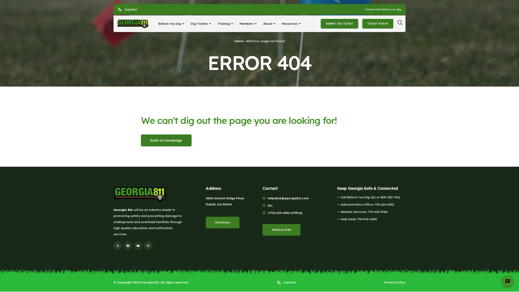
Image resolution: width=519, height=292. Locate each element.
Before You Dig (170, 24)
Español (131, 9)
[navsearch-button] (401, 24)
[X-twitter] (118, 246)
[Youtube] (138, 246)
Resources (290, 24)
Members (246, 24)
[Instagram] (148, 246)
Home (239, 41)
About (267, 24)
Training (224, 24)
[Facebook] (128, 246)
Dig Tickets (199, 24)
